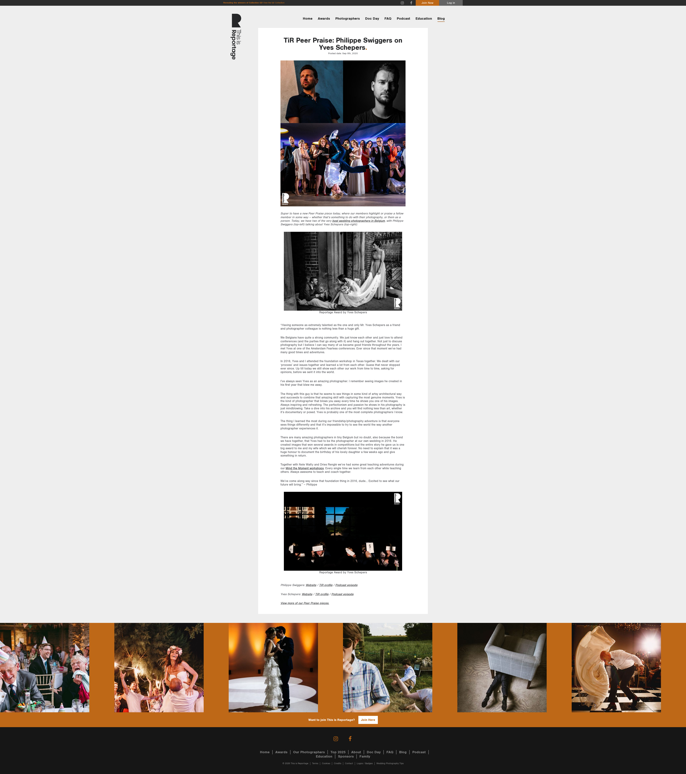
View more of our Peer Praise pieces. (304, 603)
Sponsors (346, 756)
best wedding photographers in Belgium (358, 221)
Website (311, 585)
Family (364, 756)
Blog (441, 18)
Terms (315, 763)
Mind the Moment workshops (305, 468)
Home (307, 18)
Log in (451, 3)
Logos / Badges (365, 763)
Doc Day (372, 18)
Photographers (347, 18)
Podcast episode (346, 585)
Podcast (403, 18)
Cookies (326, 763)
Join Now (427, 3)
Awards (324, 18)
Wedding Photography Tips (390, 763)
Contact (349, 763)
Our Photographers (309, 752)
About (356, 752)
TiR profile (325, 585)
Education (424, 18)
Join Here (368, 720)
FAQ (387, 18)
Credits (337, 763)
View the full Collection (273, 2)
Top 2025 (338, 752)
